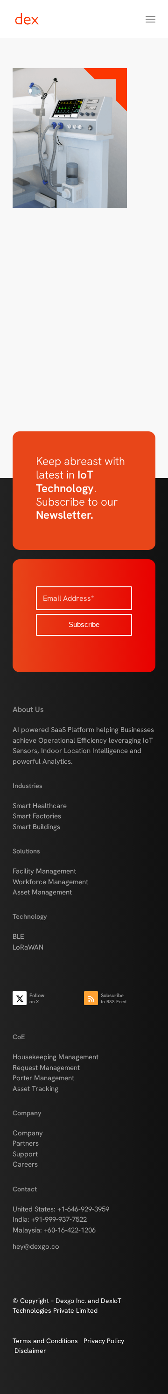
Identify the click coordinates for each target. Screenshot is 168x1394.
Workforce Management (50, 882)
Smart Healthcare (40, 805)
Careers (25, 1164)
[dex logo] (70, 19)
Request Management (46, 1067)
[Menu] (150, 19)
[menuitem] (150, 19)
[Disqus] (84, 334)
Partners (26, 1143)
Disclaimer (30, 1350)
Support (25, 1154)
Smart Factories (37, 816)
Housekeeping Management (55, 1057)
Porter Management (43, 1078)
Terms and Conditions (48, 1341)
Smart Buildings (36, 826)
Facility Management (44, 871)
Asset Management (42, 892)
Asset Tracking (35, 1088)
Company (28, 1133)
